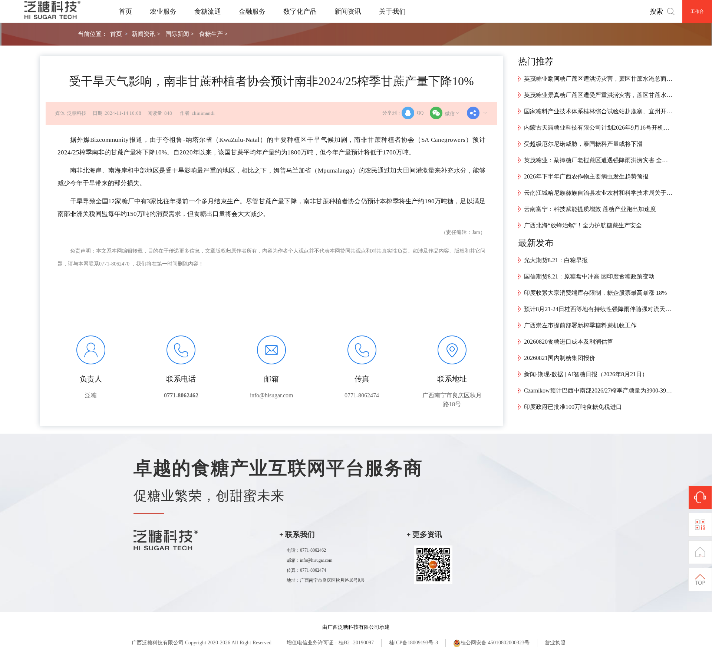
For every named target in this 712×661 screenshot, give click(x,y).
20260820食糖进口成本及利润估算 (568, 341)
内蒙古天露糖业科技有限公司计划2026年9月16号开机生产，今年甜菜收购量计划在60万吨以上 (598, 127)
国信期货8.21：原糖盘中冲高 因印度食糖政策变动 (589, 276)
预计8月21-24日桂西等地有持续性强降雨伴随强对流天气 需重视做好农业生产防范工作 (598, 309)
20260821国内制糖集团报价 (559, 358)
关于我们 (392, 11)
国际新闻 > (179, 34)
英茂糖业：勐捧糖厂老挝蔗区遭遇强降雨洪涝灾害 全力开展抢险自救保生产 (598, 160)
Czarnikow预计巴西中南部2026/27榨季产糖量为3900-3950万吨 (598, 390)
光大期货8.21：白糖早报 (556, 260)
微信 (450, 113)
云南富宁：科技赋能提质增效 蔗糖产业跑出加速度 (590, 209)
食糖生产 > (213, 34)
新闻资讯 (347, 11)
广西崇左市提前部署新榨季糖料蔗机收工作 (580, 325)
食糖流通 (207, 11)
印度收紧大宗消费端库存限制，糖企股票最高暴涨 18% (595, 293)
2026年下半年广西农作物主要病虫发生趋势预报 (586, 176)
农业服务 (163, 11)
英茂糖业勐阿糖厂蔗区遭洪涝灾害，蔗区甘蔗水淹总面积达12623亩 (598, 79)
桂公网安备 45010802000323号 (495, 642)
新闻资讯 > (146, 34)
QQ (420, 113)
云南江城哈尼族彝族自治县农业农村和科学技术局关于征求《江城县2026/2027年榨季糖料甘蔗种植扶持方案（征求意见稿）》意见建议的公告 (598, 193)
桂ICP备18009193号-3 (413, 642)
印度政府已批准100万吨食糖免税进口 (573, 407)
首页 (125, 11)
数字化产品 (300, 11)
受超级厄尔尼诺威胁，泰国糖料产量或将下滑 (583, 144)
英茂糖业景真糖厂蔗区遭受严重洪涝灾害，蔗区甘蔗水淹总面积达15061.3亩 (598, 95)
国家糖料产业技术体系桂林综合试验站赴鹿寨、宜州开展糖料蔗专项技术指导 (598, 111)
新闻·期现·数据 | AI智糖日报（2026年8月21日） (586, 374)
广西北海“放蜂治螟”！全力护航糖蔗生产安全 (583, 225)
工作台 (697, 11)
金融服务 (252, 11)
